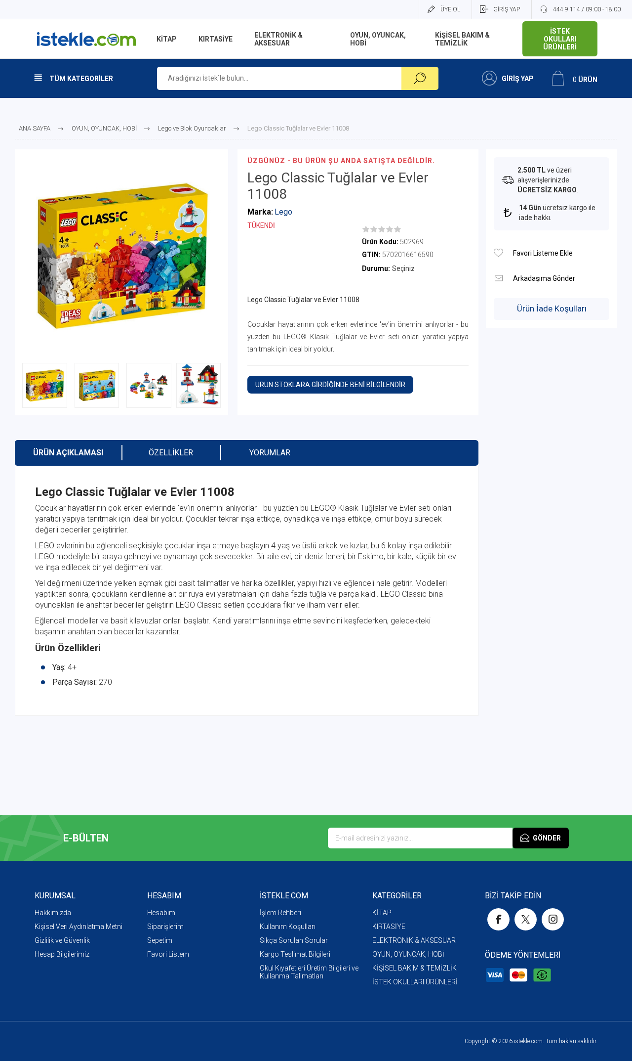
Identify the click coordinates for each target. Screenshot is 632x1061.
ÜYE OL (450, 9)
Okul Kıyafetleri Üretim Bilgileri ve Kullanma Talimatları (309, 972)
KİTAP (382, 913)
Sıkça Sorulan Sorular (294, 940)
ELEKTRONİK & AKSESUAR (414, 940)
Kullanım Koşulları (288, 926)
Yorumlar (269, 452)
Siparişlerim (165, 926)
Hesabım (161, 913)
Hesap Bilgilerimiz (62, 954)
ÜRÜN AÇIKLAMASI (68, 452)
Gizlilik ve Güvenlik (62, 940)
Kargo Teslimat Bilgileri (295, 954)
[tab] (68, 453)
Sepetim (159, 940)
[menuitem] (91, 913)
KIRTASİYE (388, 926)
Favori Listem (168, 954)
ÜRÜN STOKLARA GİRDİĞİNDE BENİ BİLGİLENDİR (330, 385)
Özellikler (171, 452)
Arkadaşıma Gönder (498, 278)
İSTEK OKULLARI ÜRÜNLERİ (415, 982)
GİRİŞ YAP (506, 9)
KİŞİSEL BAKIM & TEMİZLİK (414, 968)
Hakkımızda (53, 913)
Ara (419, 78)
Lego (283, 212)
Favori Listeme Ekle (498, 253)
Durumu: (376, 268)
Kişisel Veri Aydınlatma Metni (78, 926)
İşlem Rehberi (280, 913)
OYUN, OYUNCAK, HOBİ (408, 954)
